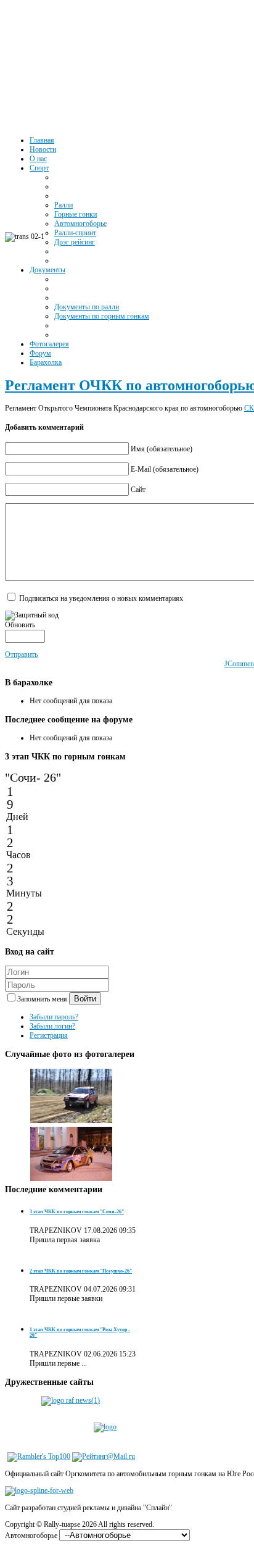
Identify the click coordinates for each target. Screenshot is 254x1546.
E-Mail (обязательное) (165, 469)
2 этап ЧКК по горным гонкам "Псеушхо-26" (81, 1271)
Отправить (21, 654)
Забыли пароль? (54, 1017)
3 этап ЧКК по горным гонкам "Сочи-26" (77, 1211)
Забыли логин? (52, 1026)
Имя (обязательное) (161, 449)
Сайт (138, 489)
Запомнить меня (43, 999)
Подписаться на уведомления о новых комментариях (101, 598)
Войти (85, 998)
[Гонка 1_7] (71, 1121)
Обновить (20, 624)
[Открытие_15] (71, 1179)
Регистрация (49, 1035)
